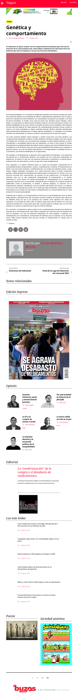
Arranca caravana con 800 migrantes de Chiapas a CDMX (36, 529)
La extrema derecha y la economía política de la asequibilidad (28, 435)
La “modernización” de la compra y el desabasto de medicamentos (34, 465)
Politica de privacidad (63, 664)
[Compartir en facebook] (10, 222)
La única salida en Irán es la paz (64, 411)
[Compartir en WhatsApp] (20, 222)
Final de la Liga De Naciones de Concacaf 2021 (55, 265)
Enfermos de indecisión (20, 264)
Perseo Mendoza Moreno (17, 31)
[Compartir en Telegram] (25, 222)
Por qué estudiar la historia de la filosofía (64, 390)
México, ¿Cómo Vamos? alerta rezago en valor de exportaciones (39, 557)
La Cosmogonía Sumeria (21, 612)
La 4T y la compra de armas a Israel (28, 412)
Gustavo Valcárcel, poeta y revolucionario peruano (29, 391)
